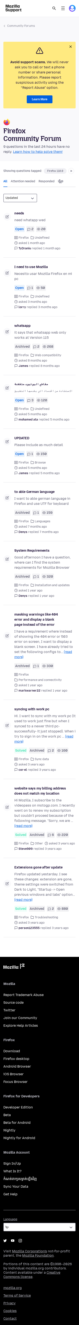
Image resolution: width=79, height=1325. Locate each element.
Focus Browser (15, 1082)
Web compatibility (48, 355)
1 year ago (47, 596)
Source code (13, 1003)
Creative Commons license (31, 1274)
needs (19, 213)
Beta (7, 1115)
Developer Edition (18, 1107)
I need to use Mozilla (31, 267)
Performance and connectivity (40, 680)
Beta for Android (17, 1123)
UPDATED (21, 438)
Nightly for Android (19, 1138)
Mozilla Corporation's (29, 1251)
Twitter (9, 1010)
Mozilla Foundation (38, 1255)
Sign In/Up (12, 1163)
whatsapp (22, 326)
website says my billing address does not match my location (40, 790)
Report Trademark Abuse (23, 995)
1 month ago (51, 248)
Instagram (20, 1240)
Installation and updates (52, 585)
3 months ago (47, 307)
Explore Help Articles (20, 1026)
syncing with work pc (31, 709)
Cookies (10, 1311)
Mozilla (13, 967)
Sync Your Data (15, 1186)
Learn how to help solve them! (38, 152)
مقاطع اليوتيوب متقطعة (31, 384)
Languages (42, 521)
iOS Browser (13, 1074)
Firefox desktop (16, 1059)
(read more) (23, 826)
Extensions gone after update (38, 867)
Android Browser (17, 1066)
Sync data (42, 759)
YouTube (12, 1240)
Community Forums (21, 26)
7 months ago (49, 532)
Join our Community (20, 1018)
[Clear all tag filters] (71, 171)
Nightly (9, 1130)
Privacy (9, 1303)
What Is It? (12, 1171)
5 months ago (59, 419)
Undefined (42, 238)
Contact (10, 1318)
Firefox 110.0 (55, 170)
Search (54, 8)
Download (11, 1051)
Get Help (10, 1194)
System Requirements (32, 550)
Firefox (24, 238)
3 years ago (47, 770)
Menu (63, 8)
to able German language (34, 492)
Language (10, 1219)
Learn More (39, 99)
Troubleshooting (46, 917)
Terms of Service (17, 1295)
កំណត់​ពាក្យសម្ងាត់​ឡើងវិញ (20, 1179)
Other (39, 843)
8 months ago (50, 366)
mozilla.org (12, 1288)
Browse (40, 462)
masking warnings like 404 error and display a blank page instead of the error (36, 619)
